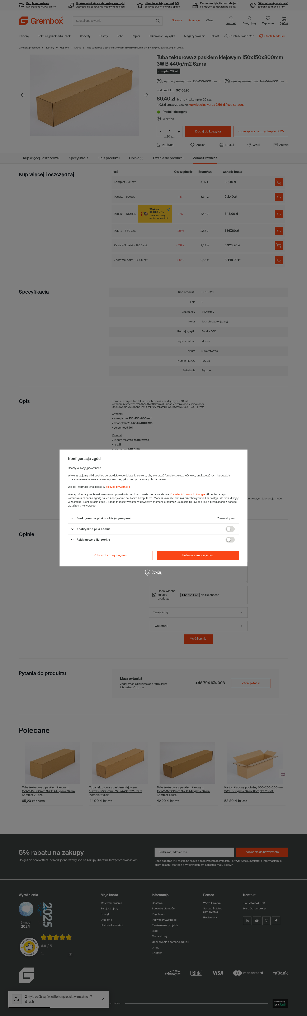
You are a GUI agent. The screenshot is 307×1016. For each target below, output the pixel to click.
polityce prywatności (118, 486)
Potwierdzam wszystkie (197, 555)
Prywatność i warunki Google (187, 494)
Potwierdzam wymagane (110, 555)
